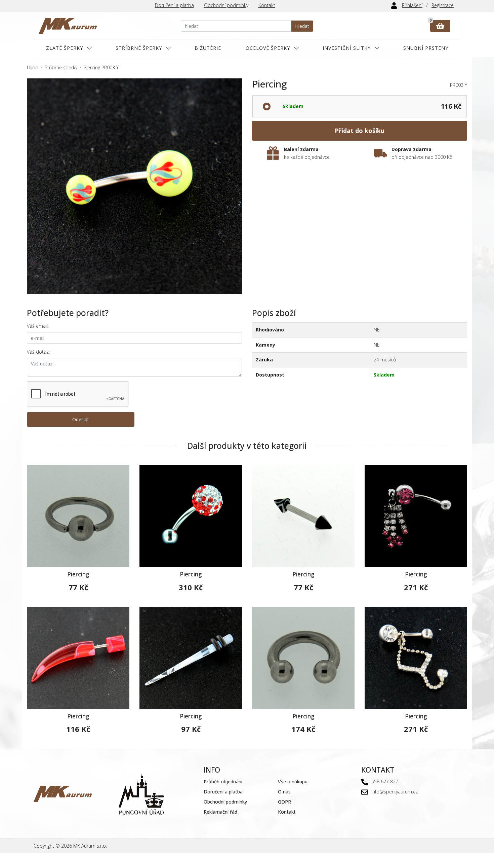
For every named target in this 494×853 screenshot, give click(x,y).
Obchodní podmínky (226, 5)
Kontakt (266, 5)
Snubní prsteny (425, 48)
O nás (284, 791)
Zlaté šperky (64, 48)
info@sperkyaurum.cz (394, 791)
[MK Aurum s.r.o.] (63, 793)
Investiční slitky (347, 48)
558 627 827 (384, 781)
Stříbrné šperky (139, 48)
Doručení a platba (174, 5)
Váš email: (38, 326)
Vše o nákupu (292, 781)
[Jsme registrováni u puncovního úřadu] (141, 793)
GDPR (284, 801)
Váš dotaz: (38, 352)
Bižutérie (208, 48)
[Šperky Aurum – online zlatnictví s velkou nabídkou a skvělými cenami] (68, 26)
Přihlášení (412, 5)
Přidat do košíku (359, 131)
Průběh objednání (223, 781)
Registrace (442, 5)
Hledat (302, 26)
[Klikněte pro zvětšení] (134, 186)
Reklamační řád (220, 812)
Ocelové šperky (268, 48)
